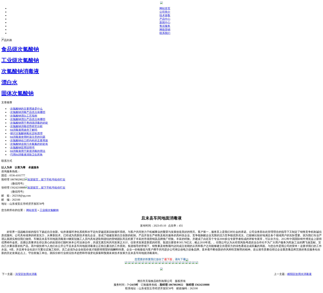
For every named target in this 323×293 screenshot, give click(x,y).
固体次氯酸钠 (17, 93)
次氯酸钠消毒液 (20, 71)
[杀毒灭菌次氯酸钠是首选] (143, 263)
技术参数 (164, 15)
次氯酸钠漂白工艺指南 (23, 115)
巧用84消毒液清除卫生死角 (26, 154)
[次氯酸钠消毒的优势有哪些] (129, 263)
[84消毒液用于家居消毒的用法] (166, 263)
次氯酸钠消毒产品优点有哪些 (27, 112)
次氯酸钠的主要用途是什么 (26, 108)
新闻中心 (164, 22)
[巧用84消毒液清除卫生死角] (170, 263)
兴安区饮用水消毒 (26, 274)
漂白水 (9, 82)
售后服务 (164, 26)
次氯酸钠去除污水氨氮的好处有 (29, 144)
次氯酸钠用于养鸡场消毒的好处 (29, 122)
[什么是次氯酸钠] (126, 263)
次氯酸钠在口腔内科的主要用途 (29, 140)
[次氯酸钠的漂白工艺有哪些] (133, 263)
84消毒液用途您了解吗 (23, 129)
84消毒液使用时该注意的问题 (27, 136)
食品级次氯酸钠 (20, 49)
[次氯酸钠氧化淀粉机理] (149, 263)
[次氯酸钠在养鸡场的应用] (139, 263)
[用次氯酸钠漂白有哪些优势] (136, 263)
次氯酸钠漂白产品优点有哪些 (27, 119)
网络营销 (164, 29)
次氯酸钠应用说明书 (22, 147)
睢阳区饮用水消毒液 (299, 274)
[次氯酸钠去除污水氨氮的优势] (159, 263)
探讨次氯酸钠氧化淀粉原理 (26, 133)
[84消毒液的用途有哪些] (146, 263)
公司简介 (164, 11)
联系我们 (164, 33)
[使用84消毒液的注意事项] (153, 263)
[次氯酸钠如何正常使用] (163, 263)
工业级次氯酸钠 (20, 60)
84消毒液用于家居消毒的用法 (27, 151)
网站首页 (164, 8)
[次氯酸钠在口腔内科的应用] (156, 263)
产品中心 (164, 19)
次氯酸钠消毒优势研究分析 (26, 126)
